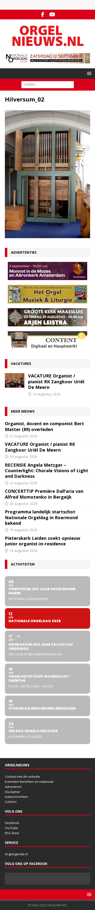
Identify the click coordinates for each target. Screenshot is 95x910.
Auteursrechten (16, 796)
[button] (88, 73)
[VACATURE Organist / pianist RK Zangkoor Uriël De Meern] (14, 380)
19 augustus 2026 (24, 529)
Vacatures (21, 363)
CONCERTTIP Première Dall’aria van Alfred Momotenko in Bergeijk (44, 494)
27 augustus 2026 (24, 436)
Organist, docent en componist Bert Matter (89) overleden (44, 426)
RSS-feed (12, 833)
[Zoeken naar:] (47, 84)
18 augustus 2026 (24, 550)
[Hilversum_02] (47, 235)
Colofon (11, 802)
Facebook (12, 823)
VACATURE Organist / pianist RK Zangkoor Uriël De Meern (56, 381)
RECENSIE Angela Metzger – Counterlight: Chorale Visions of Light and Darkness (46, 470)
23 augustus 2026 (24, 483)
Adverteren (13, 786)
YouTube (11, 828)
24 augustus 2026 (47, 394)
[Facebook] (42, 14)
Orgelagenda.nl (16, 854)
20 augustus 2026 (24, 503)
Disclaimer (12, 792)
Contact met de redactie (22, 776)
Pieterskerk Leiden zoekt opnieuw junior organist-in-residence (42, 541)
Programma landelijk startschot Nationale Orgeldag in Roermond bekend (41, 517)
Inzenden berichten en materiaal (29, 781)
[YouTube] (52, 14)
